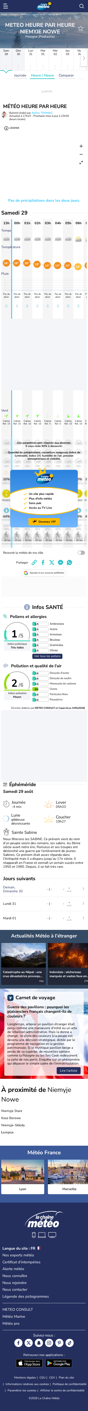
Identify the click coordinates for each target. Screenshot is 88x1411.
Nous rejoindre (14, 1282)
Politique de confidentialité (69, 1384)
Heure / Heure (42, 75)
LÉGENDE (14, 127)
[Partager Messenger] (60, 562)
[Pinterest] (59, 1343)
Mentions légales (25, 1377)
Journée (20, 75)
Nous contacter (14, 1289)
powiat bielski (39, 14)
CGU (42, 1377)
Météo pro (10, 1323)
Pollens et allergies (28, 616)
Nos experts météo (18, 1255)
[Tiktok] (69, 1343)
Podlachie (25, 14)
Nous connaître (14, 1275)
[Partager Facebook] (43, 562)
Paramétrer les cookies (22, 1390)
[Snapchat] (39, 1343)
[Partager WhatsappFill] (69, 562)
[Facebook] (18, 1343)
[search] (81, 6)
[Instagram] (49, 1343)
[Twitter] (29, 1343)
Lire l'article (68, 1070)
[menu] (6, 6)
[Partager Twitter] (51, 562)
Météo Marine (13, 1316)
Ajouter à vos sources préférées (47, 572)
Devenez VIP (47, 522)
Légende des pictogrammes (25, 1296)
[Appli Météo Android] (58, 1363)
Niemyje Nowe (54, 14)
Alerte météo (13, 1268)
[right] (84, 58)
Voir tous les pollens (47, 656)
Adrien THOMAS (42, 113)
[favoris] (81, 28)
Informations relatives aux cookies (27, 1384)
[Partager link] (34, 562)
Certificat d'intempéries (21, 1262)
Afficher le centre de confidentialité (62, 1390)
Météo (4, 14)
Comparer (66, 75)
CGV (52, 1377)
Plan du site (66, 1377)
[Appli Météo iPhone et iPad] (29, 1363)
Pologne (14, 14)
